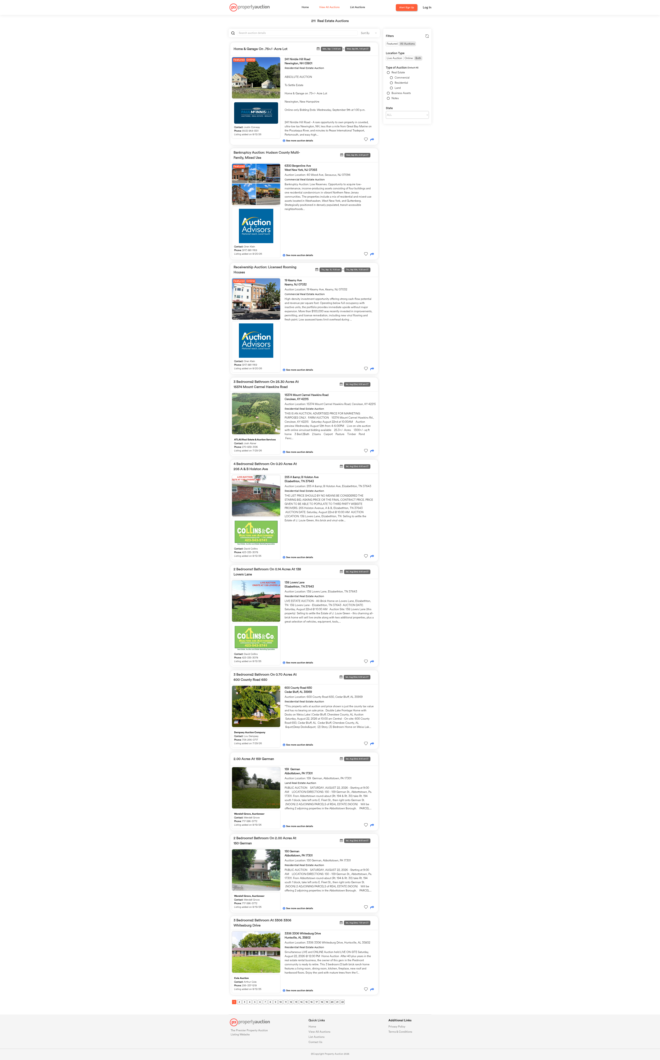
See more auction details (299, 141)
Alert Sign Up (406, 7)
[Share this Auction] (372, 140)
